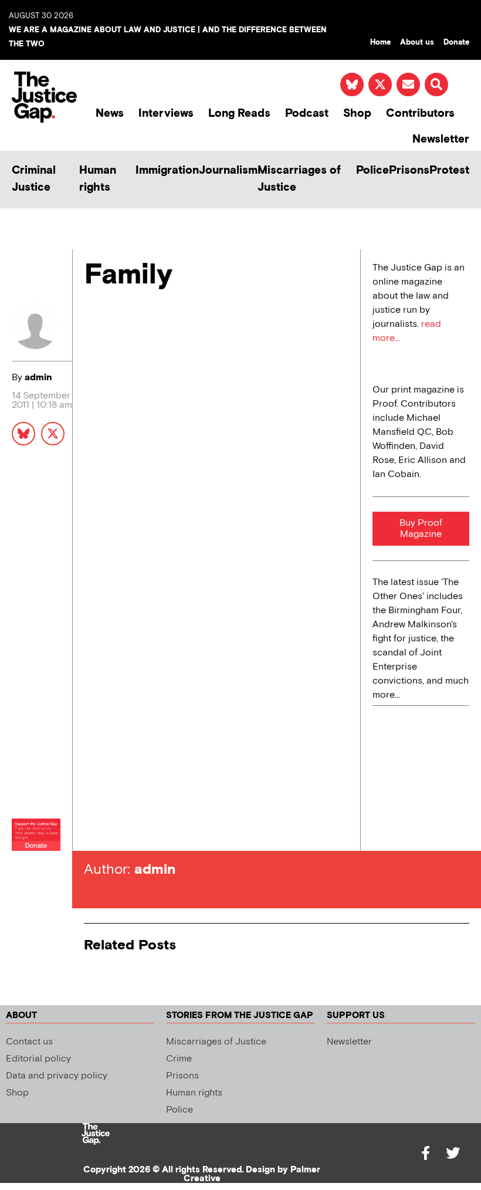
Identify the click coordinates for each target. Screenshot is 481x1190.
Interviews (166, 113)
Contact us (29, 1042)
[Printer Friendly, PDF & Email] (93, 330)
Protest (449, 170)
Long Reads (239, 113)
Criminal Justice (34, 179)
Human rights (97, 179)
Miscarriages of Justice (299, 179)
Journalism (228, 170)
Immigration (167, 170)
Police (372, 170)
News (110, 113)
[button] (436, 84)
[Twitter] (453, 1153)
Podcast (306, 113)
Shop (357, 113)
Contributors (420, 113)
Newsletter (440, 139)
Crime (179, 1059)
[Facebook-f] (426, 1153)
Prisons (409, 170)
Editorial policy (38, 1059)
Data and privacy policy (56, 1076)
